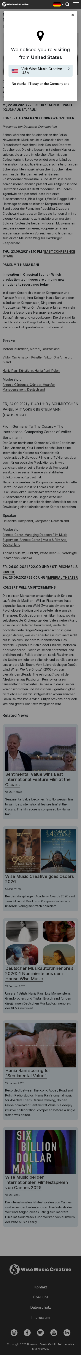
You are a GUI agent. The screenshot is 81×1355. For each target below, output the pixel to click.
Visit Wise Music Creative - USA (43, 71)
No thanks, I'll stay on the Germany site (72, 15)
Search (67, 4)
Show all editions (58, 5)
